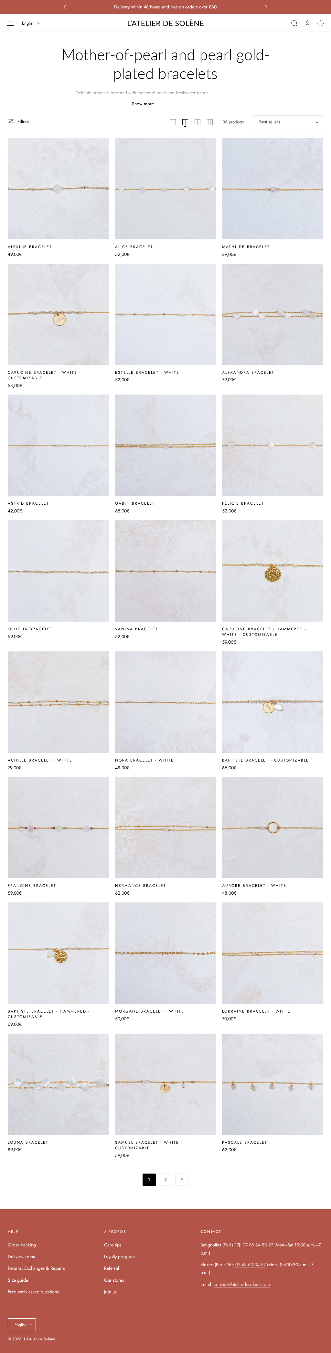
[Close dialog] (283, 597)
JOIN (102, 717)
